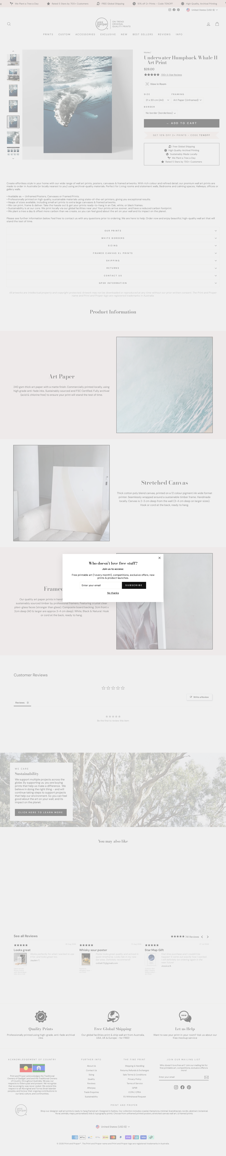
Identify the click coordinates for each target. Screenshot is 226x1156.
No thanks (113, 593)
